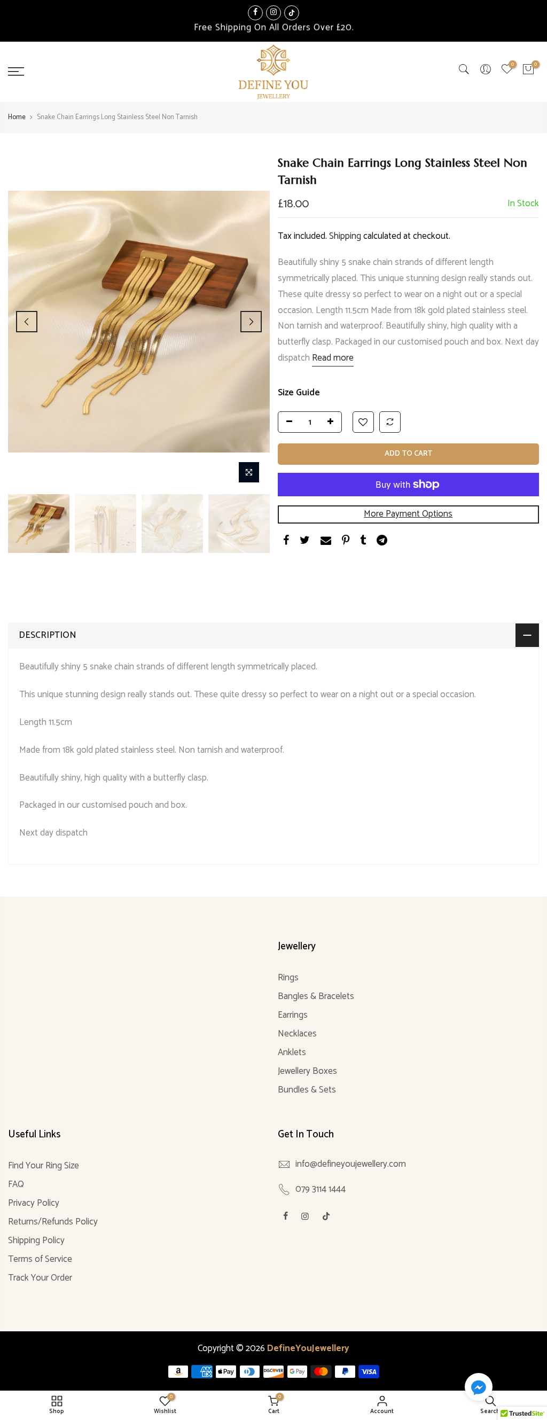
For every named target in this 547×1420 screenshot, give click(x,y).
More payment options (408, 513)
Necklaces (297, 1033)
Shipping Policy (36, 1240)
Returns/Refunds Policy (53, 1221)
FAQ (16, 1184)
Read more (333, 357)
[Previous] (26, 321)
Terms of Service (40, 1259)
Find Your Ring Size (43, 1165)
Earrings (293, 1015)
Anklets (292, 1052)
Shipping (345, 236)
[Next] (251, 321)
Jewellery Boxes (307, 1071)
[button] (479, 1389)
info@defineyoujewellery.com (350, 1164)
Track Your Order (40, 1277)
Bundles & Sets (307, 1089)
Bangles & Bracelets (316, 996)
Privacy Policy (33, 1203)
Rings (288, 977)
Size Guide (299, 392)
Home (17, 117)
